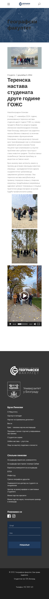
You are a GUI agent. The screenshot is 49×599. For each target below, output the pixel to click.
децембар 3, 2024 (25, 75)
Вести (9, 423)
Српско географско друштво (18, 479)
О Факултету (12, 412)
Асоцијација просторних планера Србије (23, 464)
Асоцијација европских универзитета (21, 460)
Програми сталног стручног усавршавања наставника (23, 432)
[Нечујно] (35, 324)
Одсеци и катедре (14, 416)
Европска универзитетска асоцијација (22, 467)
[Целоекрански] (38, 324)
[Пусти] (10, 324)
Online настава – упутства (17, 441)
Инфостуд (11, 475)
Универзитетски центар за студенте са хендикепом (22, 484)
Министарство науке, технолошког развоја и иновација (24, 500)
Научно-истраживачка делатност (20, 419)
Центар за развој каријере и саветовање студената (23, 490)
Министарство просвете (16, 495)
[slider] (23, 324)
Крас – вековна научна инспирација (21, 427)
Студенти (11, 75)
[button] (24, 295)
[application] (24, 295)
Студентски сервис (15, 437)
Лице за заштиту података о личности (22, 445)
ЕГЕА (9, 471)
